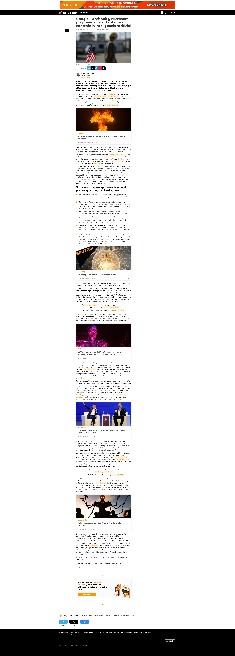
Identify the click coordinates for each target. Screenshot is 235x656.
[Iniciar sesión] (166, 12)
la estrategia (94, 545)
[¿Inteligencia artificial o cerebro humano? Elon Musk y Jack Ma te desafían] (103, 414)
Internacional (99, 616)
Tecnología (82, 427)
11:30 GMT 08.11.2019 (82, 30)
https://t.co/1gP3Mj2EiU (112, 307)
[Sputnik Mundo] (69, 15)
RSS (156, 632)
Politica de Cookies (126, 632)
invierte (97, 163)
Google (79, 567)
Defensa (81, 133)
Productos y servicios (90, 632)
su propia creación (111, 105)
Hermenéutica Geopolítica (83, 563)
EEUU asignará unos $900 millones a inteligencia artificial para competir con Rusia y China (100, 353)
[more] (128, 142)
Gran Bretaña (101, 483)
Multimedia (125, 616)
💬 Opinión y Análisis (97, 563)
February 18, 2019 (117, 310)
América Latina (87, 616)
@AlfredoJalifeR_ (91, 305)
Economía (108, 616)
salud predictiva (123, 459)
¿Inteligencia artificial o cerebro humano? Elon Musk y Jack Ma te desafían (102, 431)
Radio (133, 616)
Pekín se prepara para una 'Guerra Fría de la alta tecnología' (99, 524)
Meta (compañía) (94, 567)
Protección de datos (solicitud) (143, 632)
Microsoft (85, 567)
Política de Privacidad (112, 632)
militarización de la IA (118, 155)
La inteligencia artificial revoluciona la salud (98, 274)
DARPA (112, 94)
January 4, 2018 (117, 475)
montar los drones (120, 457)
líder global (119, 161)
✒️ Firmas (107, 563)
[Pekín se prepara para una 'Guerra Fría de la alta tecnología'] (103, 506)
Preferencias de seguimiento (67, 635)
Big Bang (81, 272)
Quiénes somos (63, 632)
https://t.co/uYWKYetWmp (104, 472)
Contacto (101, 632)
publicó (107, 157)
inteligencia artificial (117, 563)
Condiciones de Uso (76, 632)
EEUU (125, 563)
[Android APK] (170, 641)
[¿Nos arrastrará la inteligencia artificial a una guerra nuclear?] (103, 119)
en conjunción (90, 369)
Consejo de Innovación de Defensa (106, 96)
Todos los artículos (85, 77)
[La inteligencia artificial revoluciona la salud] (103, 258)
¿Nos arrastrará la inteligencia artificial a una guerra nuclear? (101, 137)
